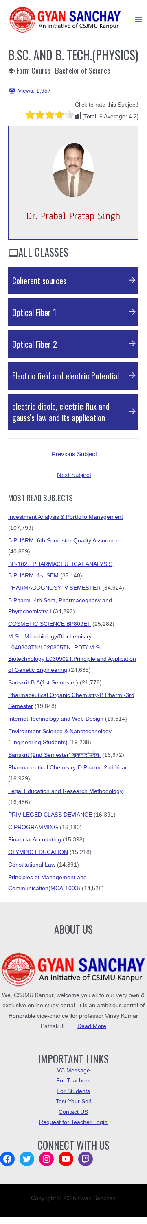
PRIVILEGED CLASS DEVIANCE (50, 815)
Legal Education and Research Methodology (65, 791)
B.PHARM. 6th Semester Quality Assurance (64, 541)
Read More (91, 1026)
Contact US (73, 1112)
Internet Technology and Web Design (55, 719)
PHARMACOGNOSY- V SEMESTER (54, 588)
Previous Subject (74, 454)
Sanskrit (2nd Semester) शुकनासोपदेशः (54, 755)
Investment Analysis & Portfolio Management (65, 517)
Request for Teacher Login (73, 1122)
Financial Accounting (34, 839)
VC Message (73, 1070)
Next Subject (74, 475)
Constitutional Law (31, 865)
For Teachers (73, 1081)
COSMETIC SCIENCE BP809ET (49, 624)
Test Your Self (73, 1101)
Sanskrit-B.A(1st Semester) (43, 683)
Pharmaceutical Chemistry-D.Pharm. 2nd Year (67, 767)
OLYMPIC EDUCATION (38, 852)
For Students (73, 1091)
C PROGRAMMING (33, 827)
